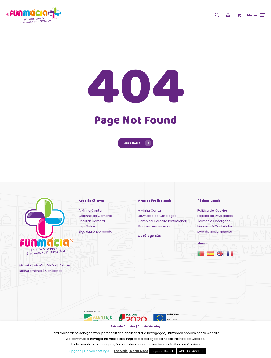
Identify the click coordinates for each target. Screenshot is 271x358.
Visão (51, 265)
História (25, 265)
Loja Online (87, 226)
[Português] (202, 255)
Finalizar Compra (92, 221)
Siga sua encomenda (95, 231)
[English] (222, 255)
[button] (256, 15)
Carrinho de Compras (96, 215)
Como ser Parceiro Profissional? (163, 221)
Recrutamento (30, 270)
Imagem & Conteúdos (215, 226)
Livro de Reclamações (214, 231)
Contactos (53, 270)
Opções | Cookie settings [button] (89, 351)
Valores (65, 265)
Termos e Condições (213, 221)
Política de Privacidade (215, 215)
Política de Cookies (212, 210)
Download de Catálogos (157, 215)
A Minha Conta (90, 210)
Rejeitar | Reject (162, 351)
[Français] (231, 255)
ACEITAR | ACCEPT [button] (191, 351)
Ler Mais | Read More (131, 351)
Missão (39, 265)
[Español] (212, 255)
